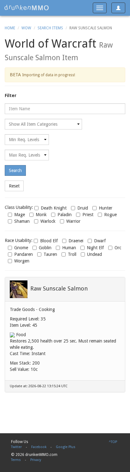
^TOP (113, 442)
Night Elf (95, 247)
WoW (26, 28)
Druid (82, 207)
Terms (16, 460)
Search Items (50, 28)
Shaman (22, 221)
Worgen (21, 260)
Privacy (35, 460)
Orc (118, 247)
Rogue (110, 214)
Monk (41, 214)
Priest (87, 214)
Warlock (48, 221)
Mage (19, 214)
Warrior (73, 221)
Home (10, 28)
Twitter (16, 447)
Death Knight (54, 207)
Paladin (64, 214)
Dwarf (100, 240)
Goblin (45, 247)
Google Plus (65, 447)
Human (69, 247)
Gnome (21, 247)
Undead (94, 254)
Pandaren (23, 254)
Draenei (75, 240)
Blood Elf (49, 240)
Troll (72, 254)
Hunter (105, 207)
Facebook (38, 447)
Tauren (50, 254)
